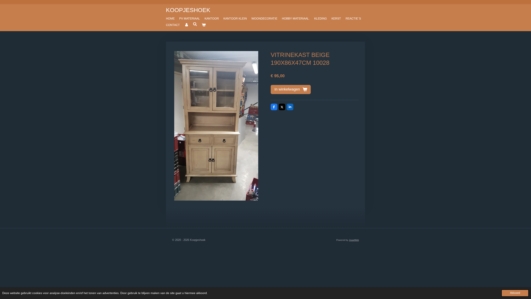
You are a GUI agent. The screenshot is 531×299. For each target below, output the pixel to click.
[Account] (186, 25)
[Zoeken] (195, 24)
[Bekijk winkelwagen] (203, 25)
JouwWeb (354, 240)
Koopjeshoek (188, 10)
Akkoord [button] (515, 293)
